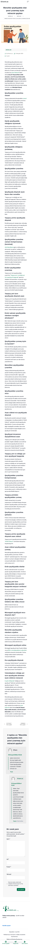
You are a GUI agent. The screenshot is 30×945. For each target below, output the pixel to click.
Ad (8, 859)
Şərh (8, 839)
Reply (11, 771)
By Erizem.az (9, 53)
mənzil (25, 98)
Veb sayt (9, 874)
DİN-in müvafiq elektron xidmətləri (17, 650)
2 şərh (8, 56)
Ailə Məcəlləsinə (9, 247)
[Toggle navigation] (28, 1)
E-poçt (9, 867)
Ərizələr (8, 50)
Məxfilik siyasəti (6, 925)
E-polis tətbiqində (9, 681)
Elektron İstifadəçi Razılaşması (14, 939)
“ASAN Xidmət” (9, 541)
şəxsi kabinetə (15, 72)
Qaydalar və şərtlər (14, 932)
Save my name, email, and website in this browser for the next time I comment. (15, 883)
